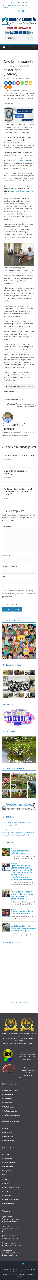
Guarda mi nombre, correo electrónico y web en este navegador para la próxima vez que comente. (19, 593)
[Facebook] (6, 83)
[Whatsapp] (22, 83)
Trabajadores (8, 1167)
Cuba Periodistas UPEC (11, 1187)
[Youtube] (18, 83)
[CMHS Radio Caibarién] (4, 47)
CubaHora (7, 1195)
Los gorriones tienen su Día (14, 399)
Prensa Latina (8, 1175)
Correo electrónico (10, 566)
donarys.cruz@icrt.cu (10, 1238)
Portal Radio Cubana (11, 1090)
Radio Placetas (9, 1140)
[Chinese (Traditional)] (30, 28)
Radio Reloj (8, 1099)
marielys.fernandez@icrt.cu (12, 1245)
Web (3, 576)
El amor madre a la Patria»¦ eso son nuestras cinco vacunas (20, 405)
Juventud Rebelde (9, 1163)
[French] (13, 28)
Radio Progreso (9, 1107)
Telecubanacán (9, 1204)
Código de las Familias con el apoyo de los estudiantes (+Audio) (18, 492)
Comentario (7, 527)
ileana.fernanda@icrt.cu (11, 1221)
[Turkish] (27, 28)
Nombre (6, 556)
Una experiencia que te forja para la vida (16, 829)
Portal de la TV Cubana (11, 1200)
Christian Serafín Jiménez (22, 78)
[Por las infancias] (19, 625)
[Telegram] (14, 83)
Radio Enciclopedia (10, 1111)
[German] (16, 28)
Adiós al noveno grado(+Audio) (19, 455)
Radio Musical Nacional (12, 1115)
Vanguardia (8, 1171)
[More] (10, 87)
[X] (10, 83)
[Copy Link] (30, 83)
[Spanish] (8, 28)
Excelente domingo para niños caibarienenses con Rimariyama (18, 6)
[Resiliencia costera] (19, 737)
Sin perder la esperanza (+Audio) (15, 472)
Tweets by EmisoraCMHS (19, 1002)
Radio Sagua (8, 1132)
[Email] (26, 83)
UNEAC (6, 1191)
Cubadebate (8, 1158)
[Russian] (24, 28)
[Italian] (19, 28)
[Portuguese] (21, 28)
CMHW (6, 1128)
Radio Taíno (8, 1103)
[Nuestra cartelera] (19, 803)
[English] (10, 28)
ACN (5, 1179)
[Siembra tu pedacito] (19, 774)
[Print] (6, 87)
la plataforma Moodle (19, 160)
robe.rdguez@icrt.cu (10, 1255)
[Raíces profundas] (19, 670)
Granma (7, 1154)
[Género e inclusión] (19, 710)
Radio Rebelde (8, 1095)
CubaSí (6, 1183)
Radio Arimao (8, 1136)
